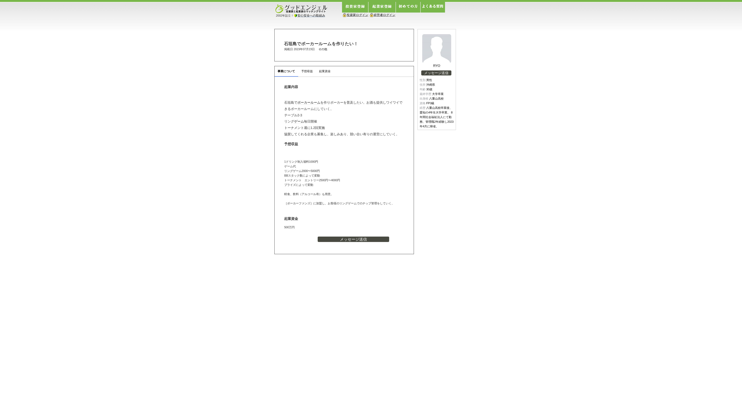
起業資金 (325, 71)
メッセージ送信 (353, 239)
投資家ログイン (357, 15)
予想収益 (307, 71)
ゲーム (299, 121)
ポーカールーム (308, 102)
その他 (322, 49)
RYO (436, 66)
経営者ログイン (384, 15)
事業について (286, 71)
